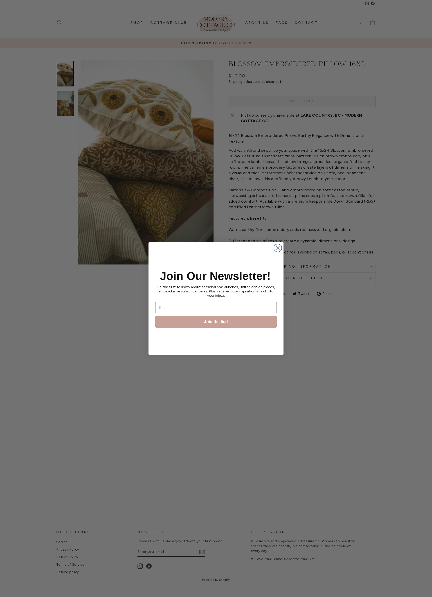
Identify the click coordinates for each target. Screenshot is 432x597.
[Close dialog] (278, 248)
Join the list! (216, 321)
